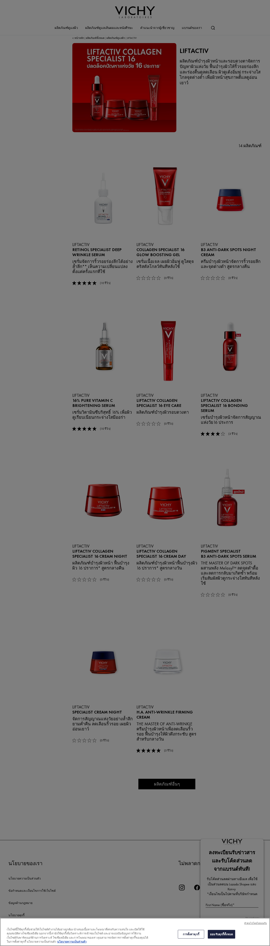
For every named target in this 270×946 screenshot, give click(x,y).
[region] (135, 932)
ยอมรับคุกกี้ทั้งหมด (221, 934)
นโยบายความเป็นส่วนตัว (71, 941)
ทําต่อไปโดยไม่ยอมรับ (255, 923)
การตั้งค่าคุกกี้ (191, 934)
